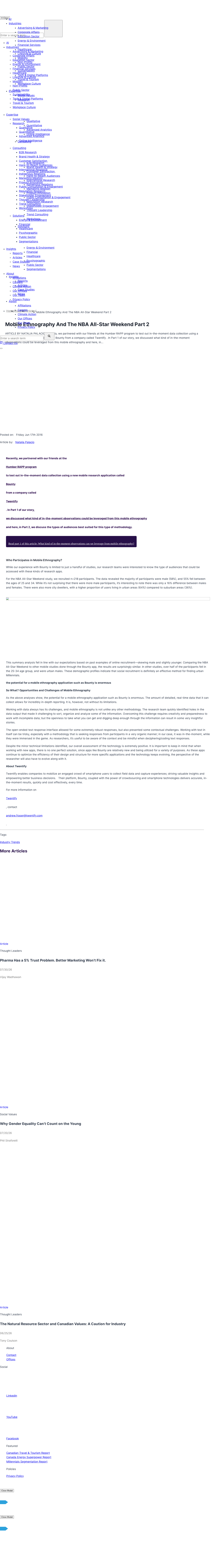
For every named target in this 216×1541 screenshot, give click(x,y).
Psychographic (36, 260)
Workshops (33, 218)
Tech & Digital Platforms (33, 75)
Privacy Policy (26, 327)
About (13, 301)
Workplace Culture (29, 83)
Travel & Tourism (28, 79)
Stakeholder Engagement (43, 205)
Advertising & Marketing (33, 27)
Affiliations (24, 305)
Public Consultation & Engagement (48, 197)
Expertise (15, 91)
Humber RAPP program (21, 466)
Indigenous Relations (40, 184)
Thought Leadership (39, 210)
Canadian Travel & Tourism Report (28, 1452)
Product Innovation (38, 193)
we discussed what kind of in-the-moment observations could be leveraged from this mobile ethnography (76, 518)
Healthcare (25, 49)
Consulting (24, 141)
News (21, 293)
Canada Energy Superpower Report (28, 1457)
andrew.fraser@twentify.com (24, 815)
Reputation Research (40, 201)
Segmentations (36, 269)
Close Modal (7, 1490)
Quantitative (34, 125)
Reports (23, 280)
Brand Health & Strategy (42, 167)
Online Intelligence (38, 134)
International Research (41, 180)
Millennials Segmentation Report (26, 1461)
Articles (22, 285)
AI (10, 19)
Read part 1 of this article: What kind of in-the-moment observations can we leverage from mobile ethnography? (71, 543)
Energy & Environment (32, 40)
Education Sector (28, 36)
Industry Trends (10, 842)
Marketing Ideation (38, 188)
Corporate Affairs (29, 32)
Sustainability (26, 70)
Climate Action (27, 314)
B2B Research (35, 162)
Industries (15, 23)
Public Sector (26, 66)
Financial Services (29, 44)
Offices (10, 1359)
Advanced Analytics (39, 129)
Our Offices (25, 318)
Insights (14, 276)
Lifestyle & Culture (29, 53)
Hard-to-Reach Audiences (43, 175)
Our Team (24, 322)
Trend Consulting (37, 214)
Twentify (12, 501)
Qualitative (33, 121)
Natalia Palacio (24, 442)
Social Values (26, 95)
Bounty (10, 484)
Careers (23, 310)
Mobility (23, 57)
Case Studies (26, 289)
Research (24, 99)
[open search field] (49, 336)
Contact (11, 1355)
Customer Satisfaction (41, 171)
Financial (32, 252)
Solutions (23, 226)
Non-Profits (25, 62)
